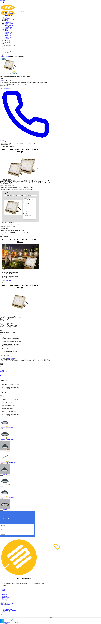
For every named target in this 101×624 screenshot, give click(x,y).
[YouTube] (8, 603)
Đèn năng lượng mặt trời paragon (9, 24)
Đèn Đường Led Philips (8, 35)
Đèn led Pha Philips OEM (8, 32)
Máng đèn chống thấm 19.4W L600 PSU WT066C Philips (8, 462)
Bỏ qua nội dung (2, 0)
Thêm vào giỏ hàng (2, 85)
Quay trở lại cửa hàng (6, 52)
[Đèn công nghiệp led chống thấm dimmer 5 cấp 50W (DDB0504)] (5, 485)
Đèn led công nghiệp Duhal (8, 14)
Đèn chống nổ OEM (7, 30)
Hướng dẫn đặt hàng (4, 599)
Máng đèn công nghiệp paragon (9, 25)
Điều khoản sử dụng (4, 594)
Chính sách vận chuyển (5, 596)
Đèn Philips (3, 591)
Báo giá (3, 613)
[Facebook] (2, 603)
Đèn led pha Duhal (7, 16)
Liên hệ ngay (2, 80)
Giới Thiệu (3, 1)
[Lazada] (5, 604)
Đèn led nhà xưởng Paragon (9, 23)
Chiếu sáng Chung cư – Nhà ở (7, 40)
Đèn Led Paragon (5, 20)
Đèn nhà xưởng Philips (8, 37)
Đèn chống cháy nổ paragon (9, 21)
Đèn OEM (4, 29)
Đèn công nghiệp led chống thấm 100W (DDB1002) (7, 497)
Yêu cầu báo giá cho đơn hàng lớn (5, 88)
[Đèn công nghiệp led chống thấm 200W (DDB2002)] (5, 438)
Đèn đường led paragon (8, 22)
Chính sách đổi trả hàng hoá (5, 597)
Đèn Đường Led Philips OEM (9, 31)
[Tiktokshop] (8, 604)
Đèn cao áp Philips (7, 34)
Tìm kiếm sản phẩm (4, 45)
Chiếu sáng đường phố (6, 42)
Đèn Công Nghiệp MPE (8, 18)
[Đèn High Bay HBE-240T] (5, 473)
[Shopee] (2, 604)
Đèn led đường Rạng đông (8, 27)
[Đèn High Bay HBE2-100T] (5, 508)
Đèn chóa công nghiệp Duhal (9, 13)
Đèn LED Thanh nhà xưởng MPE (9, 19)
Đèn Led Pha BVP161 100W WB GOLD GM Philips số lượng (9, 84)
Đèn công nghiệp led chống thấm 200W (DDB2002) (7, 439)
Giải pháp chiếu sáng (5, 39)
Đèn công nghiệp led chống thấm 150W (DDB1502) (7, 427)
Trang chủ (1, 56)
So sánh (1, 616)
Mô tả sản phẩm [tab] (4, 141)
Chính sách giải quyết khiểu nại (6, 598)
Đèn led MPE (5, 17)
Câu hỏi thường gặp (4, 600)
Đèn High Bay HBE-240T (3, 474)
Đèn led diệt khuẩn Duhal (8, 15)
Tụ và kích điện (7, 38)
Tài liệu (3, 3)
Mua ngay (6, 85)
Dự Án (3, 608)
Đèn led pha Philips (8, 280)
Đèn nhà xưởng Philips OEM (9, 33)
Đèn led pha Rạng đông (8, 28)
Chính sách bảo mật (4, 595)
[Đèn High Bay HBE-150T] (5, 450)
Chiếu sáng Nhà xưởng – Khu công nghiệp (9, 41)
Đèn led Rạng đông (6, 26)
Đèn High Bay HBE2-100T (3, 509)
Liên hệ (3, 2)
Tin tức (3, 43)
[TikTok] (5, 603)
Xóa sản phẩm (50, 617)
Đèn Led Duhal (5, 12)
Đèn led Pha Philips (7, 36)
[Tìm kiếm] (2, 46)
